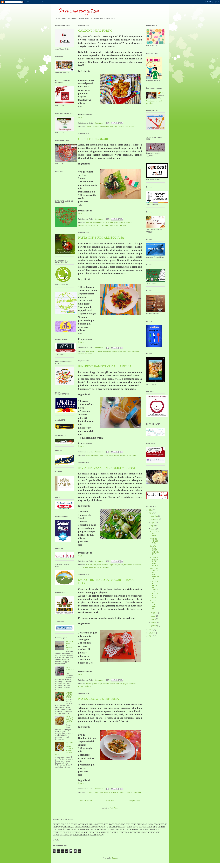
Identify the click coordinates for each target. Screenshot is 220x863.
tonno (90, 354)
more (106, 455)
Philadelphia (82, 225)
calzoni (88, 126)
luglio (153, 526)
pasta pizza (123, 126)
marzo (153, 619)
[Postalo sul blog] (114, 123)
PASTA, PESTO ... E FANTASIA (98, 698)
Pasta (129, 351)
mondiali (122, 223)
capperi (99, 351)
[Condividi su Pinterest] (121, 123)
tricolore (123, 225)
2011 (151, 636)
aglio (87, 351)
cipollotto (89, 792)
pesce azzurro (90, 567)
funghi (95, 792)
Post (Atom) (113, 808)
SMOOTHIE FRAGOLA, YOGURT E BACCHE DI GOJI (154, 589)
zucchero (132, 455)
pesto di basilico (110, 792)
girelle (116, 223)
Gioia (162, 93)
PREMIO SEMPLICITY (70, 669)
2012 (151, 633)
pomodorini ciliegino (124, 792)
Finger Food (97, 223)
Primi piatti (137, 792)
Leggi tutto (82, 117)
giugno (153, 529)
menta (101, 455)
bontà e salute (102, 565)
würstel (131, 126)
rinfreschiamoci (120, 455)
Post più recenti (86, 801)
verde (99, 567)
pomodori (135, 351)
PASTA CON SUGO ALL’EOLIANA (101, 237)
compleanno (104, 126)
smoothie (132, 684)
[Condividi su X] (117, 123)
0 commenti (99, 123)
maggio (154, 613)
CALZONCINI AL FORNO (95, 30)
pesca (111, 455)
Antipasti (93, 565)
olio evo (129, 223)
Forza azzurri (108, 223)
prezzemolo (82, 354)
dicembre (154, 516)
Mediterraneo (117, 351)
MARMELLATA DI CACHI (69, 695)
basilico (93, 351)
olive (124, 351)
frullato (112, 684)
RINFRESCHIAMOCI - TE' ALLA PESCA (105, 366)
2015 (151, 510)
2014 (151, 513)
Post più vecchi (134, 801)
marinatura (128, 565)
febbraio (154, 622)
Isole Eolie (107, 351)
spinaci (116, 225)
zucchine (105, 567)
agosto (153, 522)
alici (87, 565)
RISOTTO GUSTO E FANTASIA (69, 720)
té (127, 455)
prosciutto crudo (94, 225)
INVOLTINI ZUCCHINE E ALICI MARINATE (108, 467)
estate (88, 455)
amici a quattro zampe (94, 684)
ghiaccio (94, 455)
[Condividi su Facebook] (119, 123)
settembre (155, 519)
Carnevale (95, 126)
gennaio (154, 626)
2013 (151, 630)
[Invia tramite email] (112, 123)
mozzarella (114, 126)
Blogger (114, 858)
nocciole (81, 567)
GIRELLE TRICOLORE (93, 139)
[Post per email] (107, 123)
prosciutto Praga (107, 225)
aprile (153, 616)
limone (120, 565)
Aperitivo (89, 223)
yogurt (80, 686)
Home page (110, 801)
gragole (125, 684)
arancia (106, 684)
